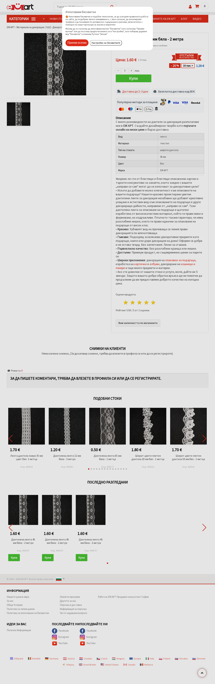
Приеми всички (77, 42)
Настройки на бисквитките (106, 42)
